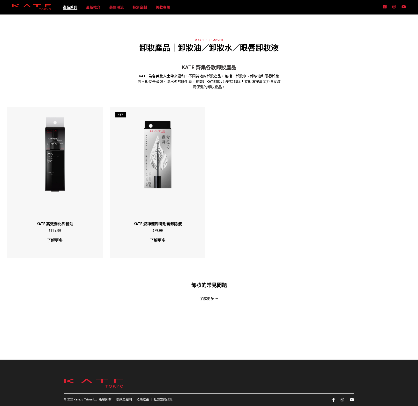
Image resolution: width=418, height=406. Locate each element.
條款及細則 (124, 399)
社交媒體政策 (163, 399)
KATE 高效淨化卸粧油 (55, 224)
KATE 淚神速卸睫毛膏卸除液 (158, 224)
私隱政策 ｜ (145, 399)
